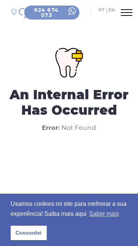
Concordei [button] (28, 233)
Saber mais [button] (104, 214)
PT (102, 10)
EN (112, 10)
